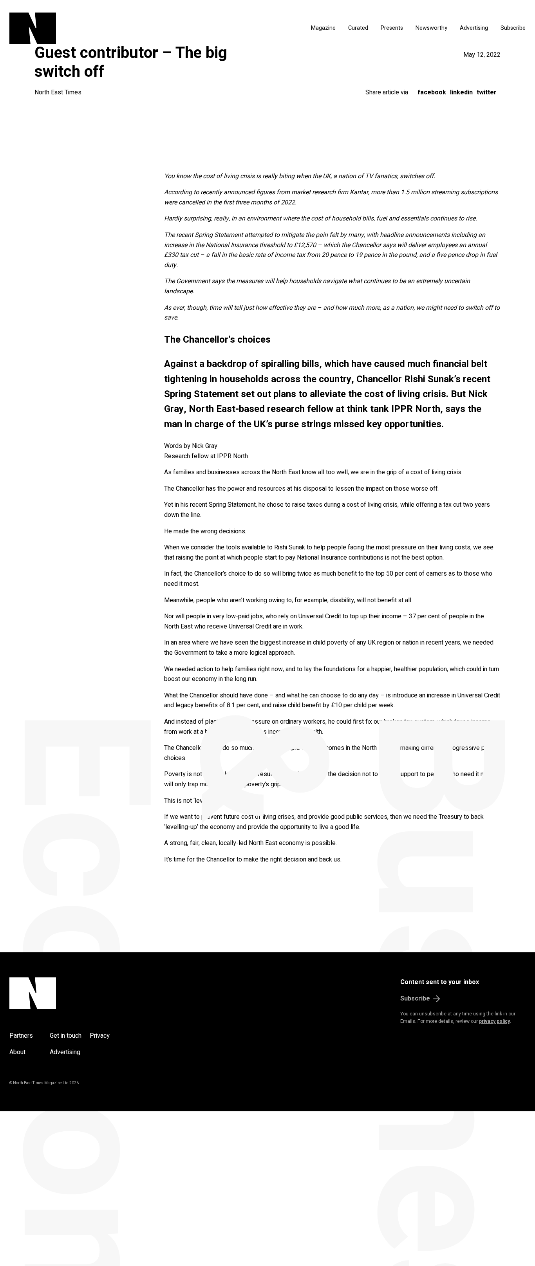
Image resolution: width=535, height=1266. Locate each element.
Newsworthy (431, 28)
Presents (392, 28)
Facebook (432, 92)
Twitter (487, 92)
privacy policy (494, 1021)
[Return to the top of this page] (70, 993)
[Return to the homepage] (96, 28)
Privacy (100, 1035)
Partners (21, 1035)
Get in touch (65, 1035)
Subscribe (513, 28)
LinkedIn (461, 92)
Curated (358, 28)
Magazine (323, 28)
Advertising (474, 28)
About (17, 1052)
